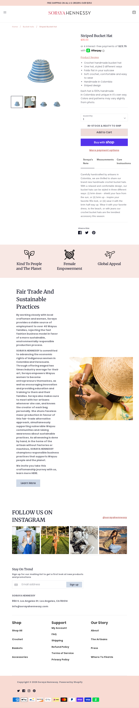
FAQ (54, 634)
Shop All (17, 630)
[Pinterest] (33, 690)
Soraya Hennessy (48, 682)
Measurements (105, 159)
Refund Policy (60, 647)
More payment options (104, 150)
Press (94, 648)
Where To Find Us (102, 657)
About (95, 630)
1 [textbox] (83, 119)
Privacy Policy (60, 659)
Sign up (74, 584)
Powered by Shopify (71, 682)
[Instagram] (27, 690)
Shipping (57, 640)
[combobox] (104, 117)
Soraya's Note (88, 161)
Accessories (20, 657)
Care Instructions (124, 161)
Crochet (17, 639)
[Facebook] (22, 690)
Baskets (17, 648)
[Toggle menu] (4, 12)
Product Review (90, 57)
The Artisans (99, 639)
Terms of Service (63, 653)
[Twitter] (17, 690)
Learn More (28, 483)
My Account (59, 628)
